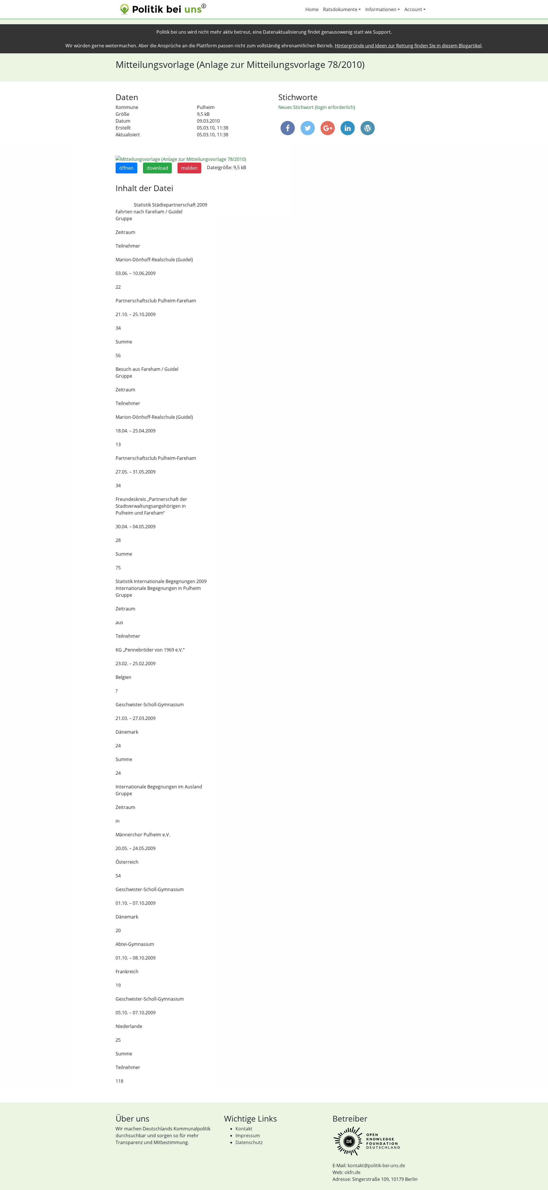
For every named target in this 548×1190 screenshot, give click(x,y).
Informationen (380, 9)
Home (312, 9)
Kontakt (243, 1129)
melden (189, 168)
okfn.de (352, 1172)
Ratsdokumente (340, 9)
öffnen (126, 168)
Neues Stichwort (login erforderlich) (316, 107)
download (157, 168)
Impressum (247, 1135)
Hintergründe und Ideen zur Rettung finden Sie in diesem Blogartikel (408, 45)
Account (413, 9)
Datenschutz (249, 1142)
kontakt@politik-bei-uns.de (376, 1165)
